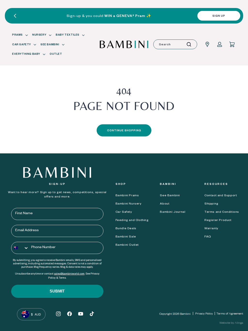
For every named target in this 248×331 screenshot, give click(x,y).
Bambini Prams (127, 195)
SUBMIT (57, 291)
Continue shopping (124, 130)
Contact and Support (220, 195)
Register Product (218, 220)
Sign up (218, 16)
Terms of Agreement (230, 314)
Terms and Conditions (221, 212)
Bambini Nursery (128, 204)
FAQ (207, 237)
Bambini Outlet (127, 245)
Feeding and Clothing (132, 220)
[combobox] (175, 44)
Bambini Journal (172, 212)
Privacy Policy (204, 314)
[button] (19, 35)
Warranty (211, 228)
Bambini (185, 314)
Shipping (211, 204)
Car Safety (124, 212)
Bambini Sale (126, 237)
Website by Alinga (231, 323)
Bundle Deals (126, 228)
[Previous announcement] (15, 15)
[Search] (189, 44)
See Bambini (170, 195)
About (164, 204)
